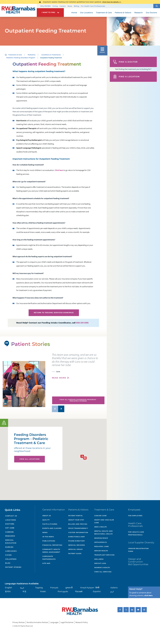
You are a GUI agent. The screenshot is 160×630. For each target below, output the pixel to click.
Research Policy (81, 622)
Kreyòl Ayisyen (87, 587)
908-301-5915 (82, 323)
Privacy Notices (18, 622)
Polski (43, 591)
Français (54, 587)
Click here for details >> (111, 2)
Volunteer (10, 559)
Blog (7, 563)
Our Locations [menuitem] (86, 12)
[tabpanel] (24, 384)
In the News (48, 537)
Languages (11, 551)
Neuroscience (101, 538)
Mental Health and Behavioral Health (103, 532)
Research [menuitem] (138, 12)
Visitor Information (78, 532)
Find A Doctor (128, 62)
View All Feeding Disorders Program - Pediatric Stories (78, 400)
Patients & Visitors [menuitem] (123, 12)
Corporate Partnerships (49, 557)
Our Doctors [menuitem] (151, 12)
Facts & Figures (49, 524)
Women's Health (102, 567)
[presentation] (78, 367)
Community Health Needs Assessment (51, 550)
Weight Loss (100, 563)
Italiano (114, 587)
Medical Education (10, 541)
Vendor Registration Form (138, 550)
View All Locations (29, 459)
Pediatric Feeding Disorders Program (20, 58)
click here (148, 595)
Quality (46, 520)
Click (59, 170)
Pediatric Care (101, 546)
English (8, 587)
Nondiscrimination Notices (37, 622)
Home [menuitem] (74, 12)
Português (63, 591)
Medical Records (76, 545)
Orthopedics (100, 542)
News (70, 6)
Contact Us (11, 516)
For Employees (135, 516)
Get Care (9, 528)
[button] (156, 6)
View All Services (103, 572)
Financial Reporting (52, 545)
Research (10, 536)
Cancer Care (100, 516)
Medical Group (75, 549)
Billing (76, 6)
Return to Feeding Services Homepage (54, 312)
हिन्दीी (97, 587)
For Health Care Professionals (93, 6)
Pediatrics (31, 55)
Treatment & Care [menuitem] (104, 12)
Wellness (99, 559)
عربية (22, 587)
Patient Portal (75, 516)
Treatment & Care (15, 55)
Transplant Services (104, 555)
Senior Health (101, 551)
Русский (78, 591)
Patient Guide (74, 553)
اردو (112, 591)
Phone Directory (76, 541)
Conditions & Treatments (51, 55)
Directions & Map (76, 537)
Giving (55, 6)
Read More (59, 378)
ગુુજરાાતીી (69, 587)
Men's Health (100, 527)
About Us (46, 516)
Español (96, 591)
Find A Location (129, 76)
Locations (10, 520)
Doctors (9, 524)
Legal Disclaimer (67, 622)
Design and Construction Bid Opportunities (138, 562)
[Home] (18, 10)
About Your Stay (76, 520)
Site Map (46, 563)
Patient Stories (13, 567)
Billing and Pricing (77, 524)
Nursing (9, 547)
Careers (63, 6)
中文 (24, 591)
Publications (48, 541)
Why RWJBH (45, 6)
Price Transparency (78, 528)
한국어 (8, 591)
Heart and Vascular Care (104, 521)
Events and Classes (52, 528)
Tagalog (39, 587)
